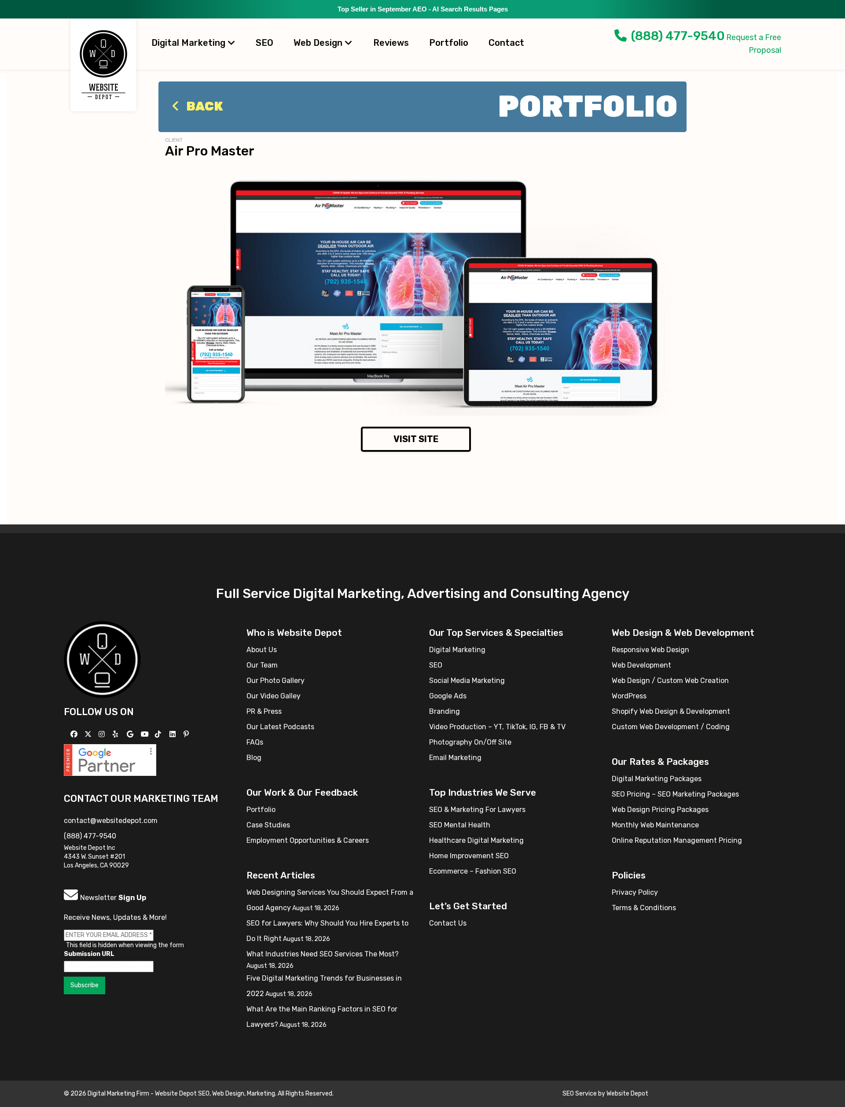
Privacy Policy (635, 892)
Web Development (641, 665)
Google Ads (448, 696)
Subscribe (84, 985)
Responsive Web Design (650, 650)
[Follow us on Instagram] (103, 734)
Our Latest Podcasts (280, 727)
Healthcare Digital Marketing (476, 840)
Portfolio (448, 42)
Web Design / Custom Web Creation (670, 680)
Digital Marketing (189, 42)
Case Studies (268, 825)
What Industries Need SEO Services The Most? (322, 954)
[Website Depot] (102, 659)
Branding (444, 711)
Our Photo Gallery (275, 680)
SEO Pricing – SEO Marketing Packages (675, 794)
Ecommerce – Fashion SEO (472, 871)
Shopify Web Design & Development (671, 711)
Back (203, 106)
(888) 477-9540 (678, 36)
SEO (264, 42)
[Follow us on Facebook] (75, 734)
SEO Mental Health (459, 825)
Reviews (391, 42)
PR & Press (264, 711)
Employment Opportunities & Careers (307, 840)
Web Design (319, 42)
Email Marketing (455, 757)
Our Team (262, 665)
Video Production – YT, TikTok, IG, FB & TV (497, 727)
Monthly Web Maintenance (655, 825)
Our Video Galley (273, 696)
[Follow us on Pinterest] (187, 734)
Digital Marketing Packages (657, 779)
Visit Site (416, 439)
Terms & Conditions (644, 908)
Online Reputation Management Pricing (677, 840)
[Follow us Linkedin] (173, 734)
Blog (253, 757)
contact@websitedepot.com (111, 820)
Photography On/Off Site (470, 742)
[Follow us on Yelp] (116, 734)
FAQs (254, 742)
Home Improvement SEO (469, 856)
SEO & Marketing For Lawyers (477, 809)
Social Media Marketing (467, 680)
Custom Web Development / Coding (671, 727)
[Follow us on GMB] (131, 734)
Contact (506, 42)
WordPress (629, 696)
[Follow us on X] (89, 734)
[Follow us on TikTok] (159, 734)
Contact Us (448, 923)
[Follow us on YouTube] (146, 734)
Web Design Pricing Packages (660, 809)
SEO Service (579, 1093)
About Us (261, 650)
